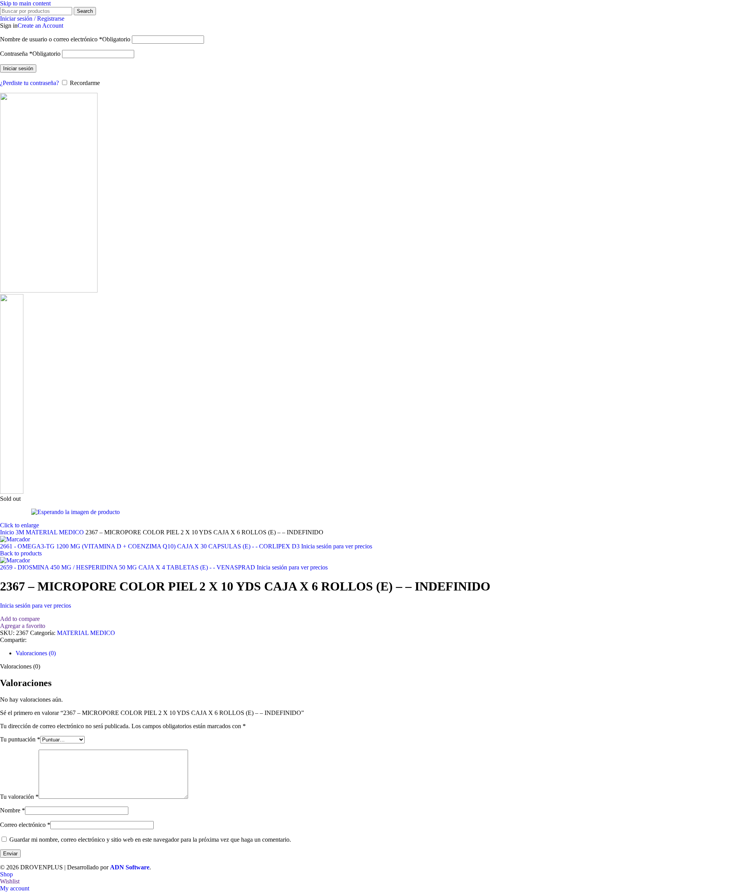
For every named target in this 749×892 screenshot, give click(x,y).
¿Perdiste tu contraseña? (29, 83)
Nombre (12, 810)
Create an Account (40, 25)
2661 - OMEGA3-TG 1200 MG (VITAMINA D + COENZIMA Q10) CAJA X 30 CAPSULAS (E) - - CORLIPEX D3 (150, 546)
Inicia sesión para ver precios (336, 546)
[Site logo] (49, 290)
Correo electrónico (25, 824)
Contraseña (30, 53)
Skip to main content (25, 3)
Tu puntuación (20, 739)
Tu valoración (19, 796)
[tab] (36, 653)
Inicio (8, 532)
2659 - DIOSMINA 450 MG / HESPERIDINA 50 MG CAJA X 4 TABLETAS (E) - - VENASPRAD (128, 567)
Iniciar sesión (18, 68)
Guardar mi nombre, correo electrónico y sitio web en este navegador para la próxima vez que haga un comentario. (150, 839)
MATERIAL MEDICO (55, 532)
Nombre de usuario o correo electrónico (65, 39)
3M (21, 532)
